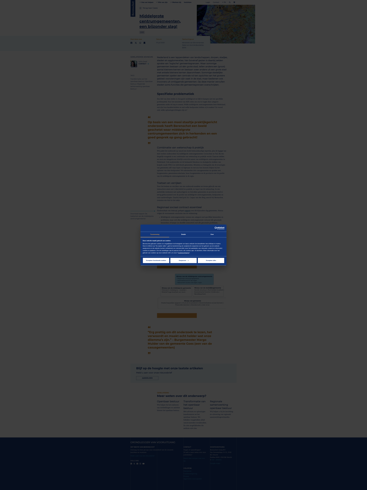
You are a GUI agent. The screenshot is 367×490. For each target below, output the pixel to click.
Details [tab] (183, 234)
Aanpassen (182, 260)
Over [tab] (212, 234)
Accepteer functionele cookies (156, 260)
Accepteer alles (211, 260)
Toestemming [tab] (154, 234)
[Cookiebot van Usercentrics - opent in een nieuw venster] (216, 228)
